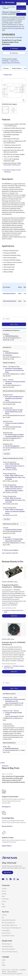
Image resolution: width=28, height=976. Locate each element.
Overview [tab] (6, 68)
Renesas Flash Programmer (8, 920)
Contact (4, 901)
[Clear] (17, 14)
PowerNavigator (6, 930)
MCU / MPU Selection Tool (8, 922)
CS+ (3, 917)
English (3, 960)
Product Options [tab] (16, 68)
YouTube (3, 879)
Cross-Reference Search (8, 935)
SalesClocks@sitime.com (14, 26)
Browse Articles (6, 826)
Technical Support (6, 944)
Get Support (5, 806)
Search (21, 2)
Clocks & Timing (10, 7)
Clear (18, 6)
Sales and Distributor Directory (9, 951)
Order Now (15, 53)
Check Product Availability (8, 949)
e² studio (4, 915)
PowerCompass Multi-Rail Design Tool (11, 928)
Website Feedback (12, 971)
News (3, 896)
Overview (4, 888)
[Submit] (18, 9)
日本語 (3, 965)
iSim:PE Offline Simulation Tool (9, 925)
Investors (4, 893)
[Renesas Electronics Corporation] (9, 2)
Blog (3, 904)
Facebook (10, 879)
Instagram (14, 879)
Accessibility (23, 969)
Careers (4, 891)
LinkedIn (18, 879)
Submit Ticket (6, 846)
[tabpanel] (14, 821)
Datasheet (15, 48)
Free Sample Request (7, 946)
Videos (3, 906)
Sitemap (4, 971)
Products (4, 7)
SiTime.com (13, 24)
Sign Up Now (7, 872)
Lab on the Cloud (6, 933)
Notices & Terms (6, 969)
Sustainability (5, 899)
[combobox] (21, 12)
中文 (3, 962)
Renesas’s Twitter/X (7, 879)
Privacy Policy (14, 969)
